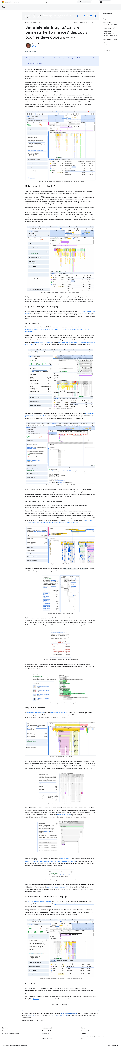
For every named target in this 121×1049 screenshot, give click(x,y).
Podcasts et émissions (47, 1038)
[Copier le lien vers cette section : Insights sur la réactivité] (48, 708)
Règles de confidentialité (21, 1045)
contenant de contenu (64, 815)
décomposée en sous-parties (59, 713)
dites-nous (36, 999)
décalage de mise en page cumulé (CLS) (39, 901)
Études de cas (38, 2)
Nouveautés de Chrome (56, 2)
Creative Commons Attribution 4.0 (68, 1013)
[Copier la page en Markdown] (72, 37)
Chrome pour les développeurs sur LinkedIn (92, 1036)
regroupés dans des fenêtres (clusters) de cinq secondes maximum (74, 904)
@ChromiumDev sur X (87, 1031)
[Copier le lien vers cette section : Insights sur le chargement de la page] (60, 307)
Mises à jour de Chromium (48, 1031)
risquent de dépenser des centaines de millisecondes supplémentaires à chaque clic (50, 861)
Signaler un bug (6, 1031)
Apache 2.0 (31, 1015)
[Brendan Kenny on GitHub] (33, 46)
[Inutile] (94, 22)
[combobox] (85, 1)
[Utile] (92, 22)
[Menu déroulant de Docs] (30, 2)
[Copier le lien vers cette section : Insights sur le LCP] (40, 323)
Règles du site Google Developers (59, 1015)
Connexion (116, 2)
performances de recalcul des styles (58, 887)
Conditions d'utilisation (8, 1045)
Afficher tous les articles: (36, 63)
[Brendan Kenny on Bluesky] (35, 46)
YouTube (83, 1033)
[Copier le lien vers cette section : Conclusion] (37, 984)
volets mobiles (64, 859)
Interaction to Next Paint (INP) (35, 713)
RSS (82, 1038)
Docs (26, 2)
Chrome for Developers (31, 22)
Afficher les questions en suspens (10, 1033)
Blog (46, 2)
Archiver (44, 1036)
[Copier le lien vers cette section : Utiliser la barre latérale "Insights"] (56, 186)
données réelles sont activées (43, 342)
